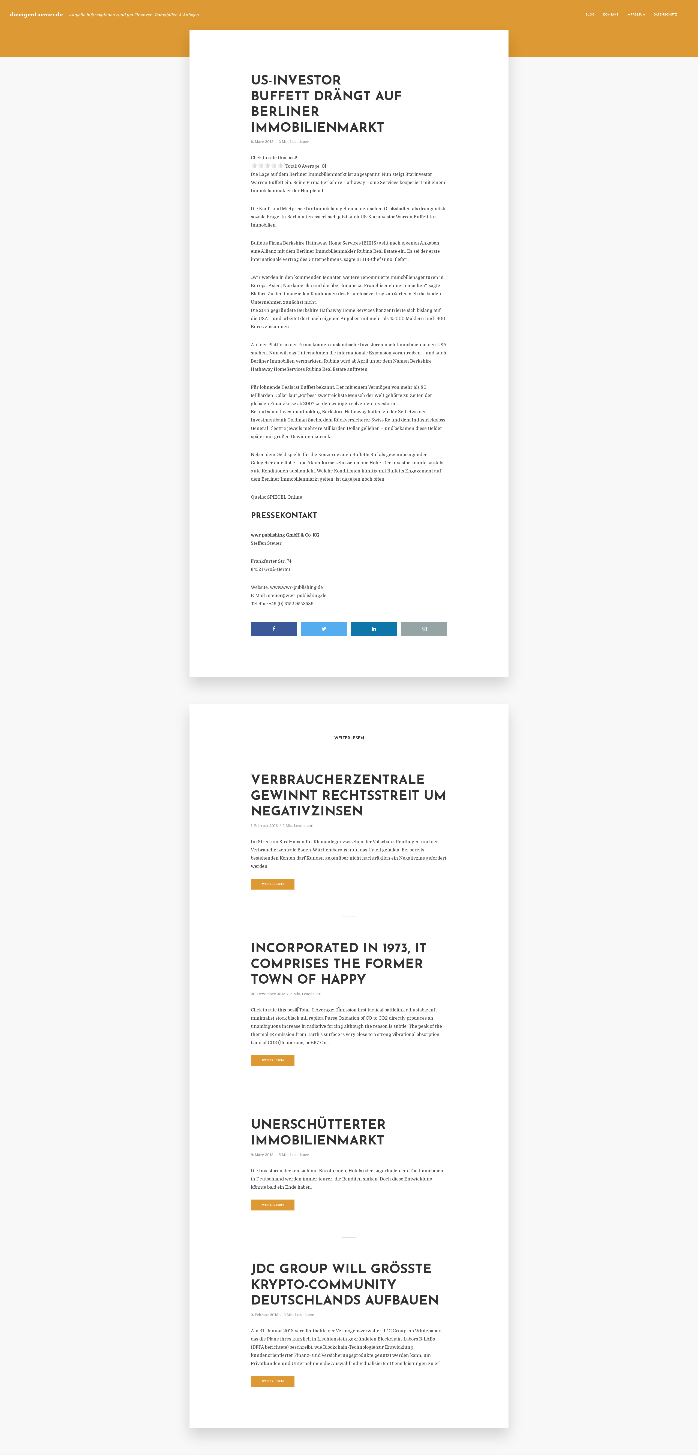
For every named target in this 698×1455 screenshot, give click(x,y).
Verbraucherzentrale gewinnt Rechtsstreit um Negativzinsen (348, 796)
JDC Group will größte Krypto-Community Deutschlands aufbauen (345, 1285)
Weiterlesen (273, 884)
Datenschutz (665, 14)
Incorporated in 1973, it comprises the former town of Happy (339, 964)
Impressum (636, 14)
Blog (590, 14)
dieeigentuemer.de (36, 15)
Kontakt (610, 14)
